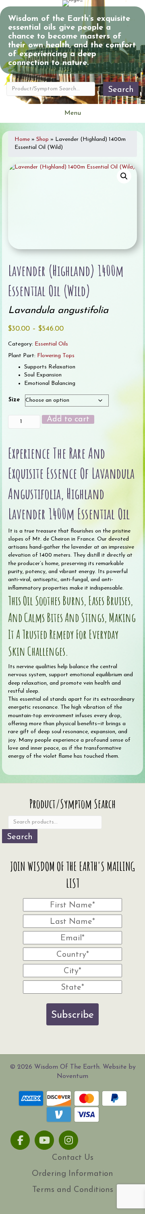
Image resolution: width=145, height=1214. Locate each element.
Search (121, 90)
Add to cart (68, 419)
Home (22, 139)
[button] (124, 176)
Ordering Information (72, 1174)
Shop (42, 139)
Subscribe (72, 1015)
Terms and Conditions (72, 1190)
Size (14, 400)
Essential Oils (51, 344)
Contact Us (72, 1158)
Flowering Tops (56, 356)
